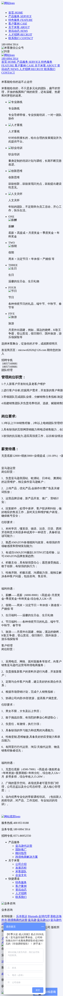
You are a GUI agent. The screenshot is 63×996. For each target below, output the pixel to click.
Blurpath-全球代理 (39, 916)
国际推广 (21, 849)
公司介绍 (21, 864)
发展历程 (21, 867)
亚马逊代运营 (23, 845)
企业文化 (21, 875)
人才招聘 (21, 893)
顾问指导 (21, 853)
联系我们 (21, 896)
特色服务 (21, 882)
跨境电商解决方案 (26, 856)
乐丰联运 (21, 916)
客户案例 (21, 886)
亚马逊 (32, 919)
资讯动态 (21, 889)
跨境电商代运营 (17, 919)
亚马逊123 (43, 919)
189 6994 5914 (9, 58)
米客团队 (21, 871)
